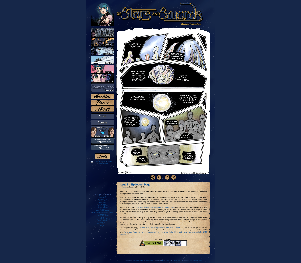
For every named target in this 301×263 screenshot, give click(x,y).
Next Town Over (103, 216)
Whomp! (102, 225)
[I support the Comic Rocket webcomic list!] (102, 163)
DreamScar (102, 204)
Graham (124, 187)
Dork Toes (102, 202)
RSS (190, 260)
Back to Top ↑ (197, 260)
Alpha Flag (102, 197)
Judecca (102, 209)
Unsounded (102, 222)
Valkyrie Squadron (103, 224)
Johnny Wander (103, 207)
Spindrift (102, 217)
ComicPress (176, 260)
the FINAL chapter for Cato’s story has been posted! (155, 207)
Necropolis (102, 214)
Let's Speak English (102, 211)
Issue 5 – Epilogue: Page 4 (136, 184)
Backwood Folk (102, 199)
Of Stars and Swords (147, 14)
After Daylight (102, 196)
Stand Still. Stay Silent (103, 219)
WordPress (165, 260)
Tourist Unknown (102, 220)
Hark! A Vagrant (102, 206)
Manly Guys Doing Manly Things (102, 212)
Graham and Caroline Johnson (143, 260)
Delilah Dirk (102, 201)
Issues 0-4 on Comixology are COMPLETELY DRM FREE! (161, 228)
